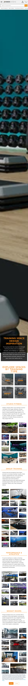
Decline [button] (16, 683)
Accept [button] (11, 683)
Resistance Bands (19, 8)
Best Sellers (11, 8)
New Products (4, 8)
